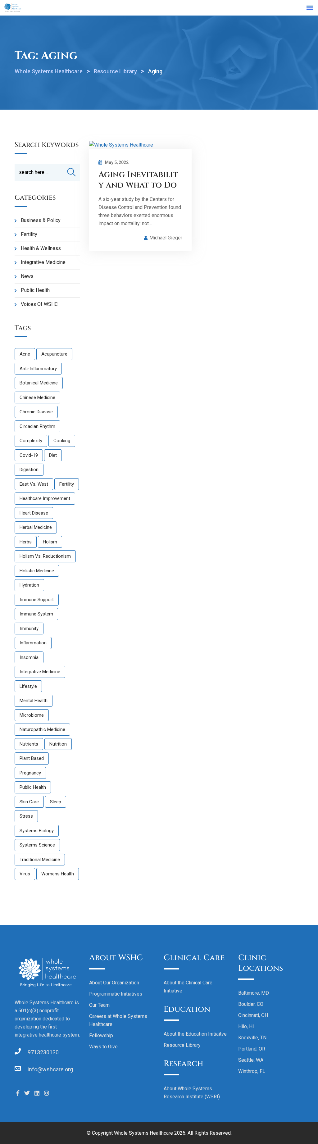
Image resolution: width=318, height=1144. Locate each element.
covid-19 (29, 455)
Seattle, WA (250, 1060)
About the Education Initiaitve (195, 1034)
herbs (26, 542)
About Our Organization (114, 983)
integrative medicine (40, 671)
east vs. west (34, 484)
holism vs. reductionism (45, 556)
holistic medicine (37, 571)
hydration (29, 585)
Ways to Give (103, 1047)
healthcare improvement (45, 498)
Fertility (29, 234)
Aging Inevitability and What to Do (138, 180)
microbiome (32, 715)
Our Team (99, 1005)
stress (26, 816)
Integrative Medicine (43, 262)
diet (53, 455)
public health (33, 787)
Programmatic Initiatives (115, 994)
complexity (31, 440)
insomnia (29, 657)
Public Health (35, 290)
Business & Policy (41, 220)
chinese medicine (37, 397)
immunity (29, 628)
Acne (25, 354)
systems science (37, 845)
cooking (61, 440)
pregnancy (30, 773)
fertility (66, 484)
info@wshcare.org (50, 1069)
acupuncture (54, 354)
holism (50, 542)
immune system (36, 614)
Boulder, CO (250, 1004)
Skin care (29, 802)
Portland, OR (251, 1049)
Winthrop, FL (251, 1071)
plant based (32, 758)
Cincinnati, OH (253, 1015)
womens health (57, 874)
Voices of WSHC (39, 304)
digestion (29, 469)
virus (25, 874)
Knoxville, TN (252, 1038)
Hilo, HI (246, 1026)
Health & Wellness (41, 248)
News (27, 276)
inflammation (33, 643)
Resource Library (182, 1045)
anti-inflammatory (38, 368)
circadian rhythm (37, 426)
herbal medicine (36, 527)
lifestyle (28, 686)
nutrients (29, 744)
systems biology (37, 830)
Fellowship (101, 1035)
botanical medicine (39, 383)
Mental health (34, 700)
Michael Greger (165, 238)
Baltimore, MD (253, 993)
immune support (37, 599)
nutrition (58, 744)
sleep (55, 802)
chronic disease (36, 412)
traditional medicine (40, 859)
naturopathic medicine (42, 729)
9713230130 (43, 1052)
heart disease (34, 513)
